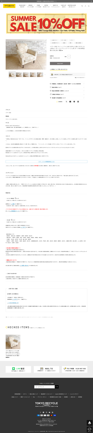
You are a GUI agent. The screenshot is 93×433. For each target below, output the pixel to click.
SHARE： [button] (60, 101)
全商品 (64, 42)
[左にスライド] (7, 74)
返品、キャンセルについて (80, 77)
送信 (57, 386)
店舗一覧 (63, 6)
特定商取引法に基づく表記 (55, 396)
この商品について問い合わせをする (58, 69)
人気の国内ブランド (55, 42)
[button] (2, 1)
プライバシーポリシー (42, 396)
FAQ (34, 396)
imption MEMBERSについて (61, 393)
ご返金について (14, 396)
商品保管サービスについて (46, 393)
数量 (66, 56)
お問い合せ (73, 396)
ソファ (72, 40)
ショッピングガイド (53, 77)
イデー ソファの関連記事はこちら (46, 161)
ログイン (25, 393)
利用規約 (66, 396)
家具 (70, 42)
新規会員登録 (17, 393)
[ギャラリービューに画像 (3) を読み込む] (26, 75)
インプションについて (55, 6)
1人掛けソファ (54, 40)
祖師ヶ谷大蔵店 (78, 42)
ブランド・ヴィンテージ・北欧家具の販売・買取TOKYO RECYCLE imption (44, 431)
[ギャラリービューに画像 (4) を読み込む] (33, 75)
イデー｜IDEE (63, 40)
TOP (6, 317)
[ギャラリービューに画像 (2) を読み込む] (19, 75)
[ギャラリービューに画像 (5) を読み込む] (40, 75)
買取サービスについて (25, 396)
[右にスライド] (45, 74)
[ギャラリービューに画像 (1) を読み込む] (12, 75)
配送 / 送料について (34, 393)
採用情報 (80, 396)
